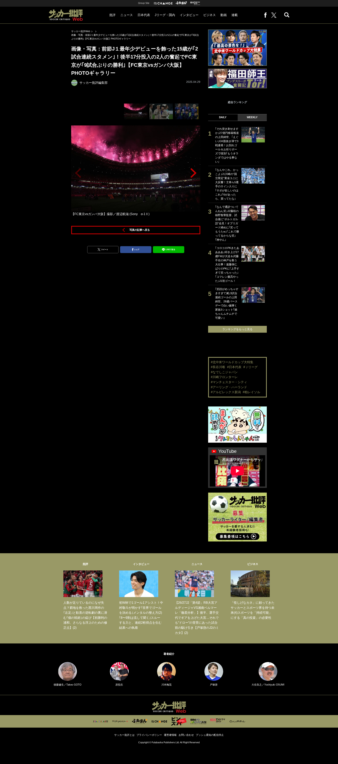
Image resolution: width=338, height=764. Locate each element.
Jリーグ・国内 (165, 15)
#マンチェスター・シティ (229, 382)
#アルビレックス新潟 (226, 392)
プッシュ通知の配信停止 (210, 734)
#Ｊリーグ (250, 367)
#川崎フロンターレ (224, 377)
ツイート (104, 249)
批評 (112, 15)
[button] (193, 173)
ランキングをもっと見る (237, 329)
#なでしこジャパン (224, 372)
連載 (234, 15)
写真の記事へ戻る (139, 229)
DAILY (223, 117)
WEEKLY (252, 117)
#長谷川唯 (218, 367)
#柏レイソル (251, 392)
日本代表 (144, 15)
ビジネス (209, 15)
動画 (223, 15)
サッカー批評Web (80, 31)
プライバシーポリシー (149, 734)
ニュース (126, 15)
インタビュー (189, 15)
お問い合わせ (186, 734)
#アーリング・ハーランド (229, 387)
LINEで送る (170, 249)
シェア (136, 249)
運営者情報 (170, 734)
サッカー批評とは (124, 734)
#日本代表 (234, 367)
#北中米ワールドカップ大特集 (232, 362)
